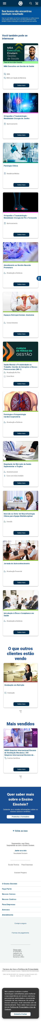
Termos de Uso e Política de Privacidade (20, 969)
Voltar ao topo (21, 831)
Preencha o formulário (20, 817)
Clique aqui (17, 950)
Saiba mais (21, 85)
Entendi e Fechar (20, 1014)
